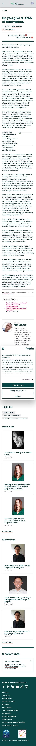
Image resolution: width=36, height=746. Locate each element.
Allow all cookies (18, 385)
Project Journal (8, 412)
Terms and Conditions (10, 725)
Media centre (7, 719)
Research (5, 704)
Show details (26, 379)
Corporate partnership (10, 710)
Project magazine (9, 294)
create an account (11, 666)
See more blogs (7, 531)
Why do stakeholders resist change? (16, 303)
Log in (7, 664)
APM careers (7, 707)
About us (5, 692)
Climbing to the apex (12, 306)
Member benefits (8, 701)
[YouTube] (17, 687)
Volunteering (7, 698)
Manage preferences (17, 391)
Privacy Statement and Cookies (13, 722)
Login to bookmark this (23, 37)
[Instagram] (26, 687)
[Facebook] (3, 687)
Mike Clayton (17, 26)
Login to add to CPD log (16, 35)
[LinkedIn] (8, 687)
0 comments (9, 30)
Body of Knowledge (9, 716)
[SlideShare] (12, 687)
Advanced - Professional (11, 415)
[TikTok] (21, 687)
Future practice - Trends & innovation (15, 418)
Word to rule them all (12, 312)
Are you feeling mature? (13, 304)
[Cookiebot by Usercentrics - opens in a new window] (26, 348)
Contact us (6, 695)
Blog (5, 11)
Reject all (18, 396)
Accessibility (6, 713)
